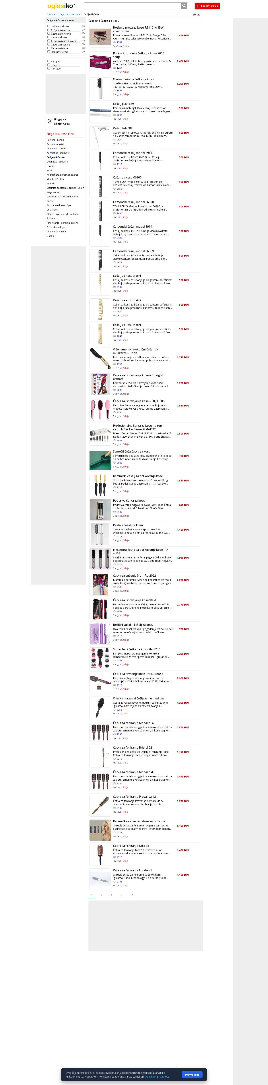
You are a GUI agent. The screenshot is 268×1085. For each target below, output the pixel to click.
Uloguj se (60, 119)
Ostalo (50, 235)
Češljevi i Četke (56, 157)
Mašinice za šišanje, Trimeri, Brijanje (66, 187)
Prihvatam (192, 1074)
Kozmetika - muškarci (58, 152)
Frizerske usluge (56, 227)
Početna (50, 14)
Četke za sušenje (60, 44)
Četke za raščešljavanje (64, 41)
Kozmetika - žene (56, 148)
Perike (50, 201)
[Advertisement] (66, 94)
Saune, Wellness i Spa (59, 205)
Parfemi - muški (55, 144)
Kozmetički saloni (56, 231)
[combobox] (136, 6)
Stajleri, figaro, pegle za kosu (63, 214)
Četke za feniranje (61, 33)
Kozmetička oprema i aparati (62, 174)
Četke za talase (59, 48)
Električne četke (59, 51)
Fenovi (50, 166)
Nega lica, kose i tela (69, 14)
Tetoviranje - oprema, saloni (62, 222)
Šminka (51, 218)
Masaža (51, 183)
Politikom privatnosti (157, 1076)
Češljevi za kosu (60, 26)
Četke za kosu (59, 37)
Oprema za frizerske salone (62, 196)
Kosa (49, 170)
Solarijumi (52, 209)
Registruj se (62, 124)
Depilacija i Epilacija (57, 161)
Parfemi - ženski (55, 139)
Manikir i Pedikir (55, 179)
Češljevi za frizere (61, 30)
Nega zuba (53, 192)
